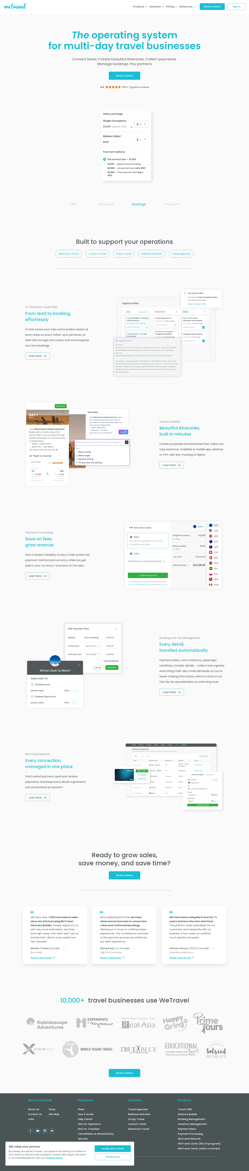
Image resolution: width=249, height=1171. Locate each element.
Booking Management (191, 1119)
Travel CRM (185, 1109)
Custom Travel (97, 253)
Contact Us (35, 1114)
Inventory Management (192, 1124)
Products (184, 1100)
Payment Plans (187, 1129)
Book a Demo (212, 6)
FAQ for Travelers (89, 1129)
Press (52, 1109)
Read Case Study (41, 957)
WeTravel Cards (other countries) (199, 1148)
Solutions (134, 1100)
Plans (81, 1109)
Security (83, 1138)
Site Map (54, 1114)
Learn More (35, 356)
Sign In (237, 6)
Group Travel (123, 253)
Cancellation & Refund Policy (96, 1134)
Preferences (113, 1156)
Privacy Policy (54, 1158)
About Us (33, 1109)
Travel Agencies (181, 253)
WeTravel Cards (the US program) (199, 1143)
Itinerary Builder (187, 1114)
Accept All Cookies (113, 1148)
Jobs (31, 1119)
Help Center (85, 1119)
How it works (86, 1114)
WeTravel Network (189, 1138)
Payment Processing (190, 1134)
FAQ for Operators (89, 1124)
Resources (85, 1100)
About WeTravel (40, 1100)
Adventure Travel (68, 253)
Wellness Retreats (151, 253)
